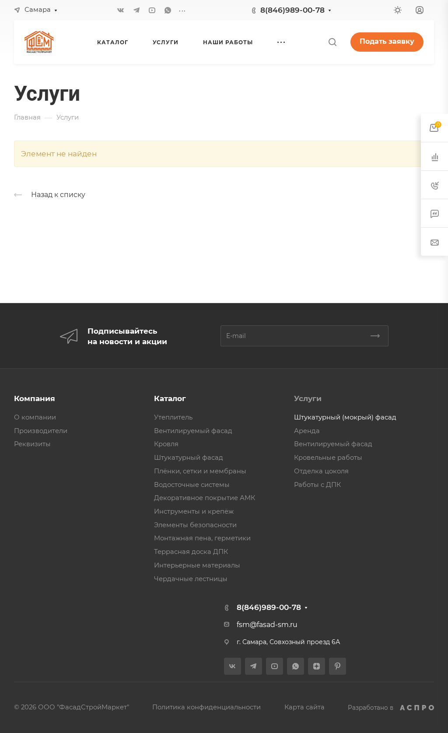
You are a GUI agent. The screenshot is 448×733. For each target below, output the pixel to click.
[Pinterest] (337, 666)
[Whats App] (168, 10)
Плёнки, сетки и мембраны (200, 471)
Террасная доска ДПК (191, 552)
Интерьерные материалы (197, 565)
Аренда (307, 431)
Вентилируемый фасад (193, 431)
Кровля (166, 444)
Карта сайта (304, 707)
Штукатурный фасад (188, 458)
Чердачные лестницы (191, 579)
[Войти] (420, 10)
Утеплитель (173, 417)
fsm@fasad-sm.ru (267, 624)
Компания (34, 398)
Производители (40, 431)
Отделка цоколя (321, 471)
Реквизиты (32, 444)
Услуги (308, 398)
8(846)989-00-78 (292, 10)
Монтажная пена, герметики (202, 538)
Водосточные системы (192, 485)
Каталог (170, 398)
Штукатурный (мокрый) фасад (345, 417)
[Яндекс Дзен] (316, 666)
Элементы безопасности (195, 525)
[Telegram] (136, 10)
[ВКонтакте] (120, 10)
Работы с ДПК (317, 485)
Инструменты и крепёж (194, 511)
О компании (35, 417)
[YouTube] (152, 10)
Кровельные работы (328, 458)
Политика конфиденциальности (206, 707)
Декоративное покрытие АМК (204, 498)
